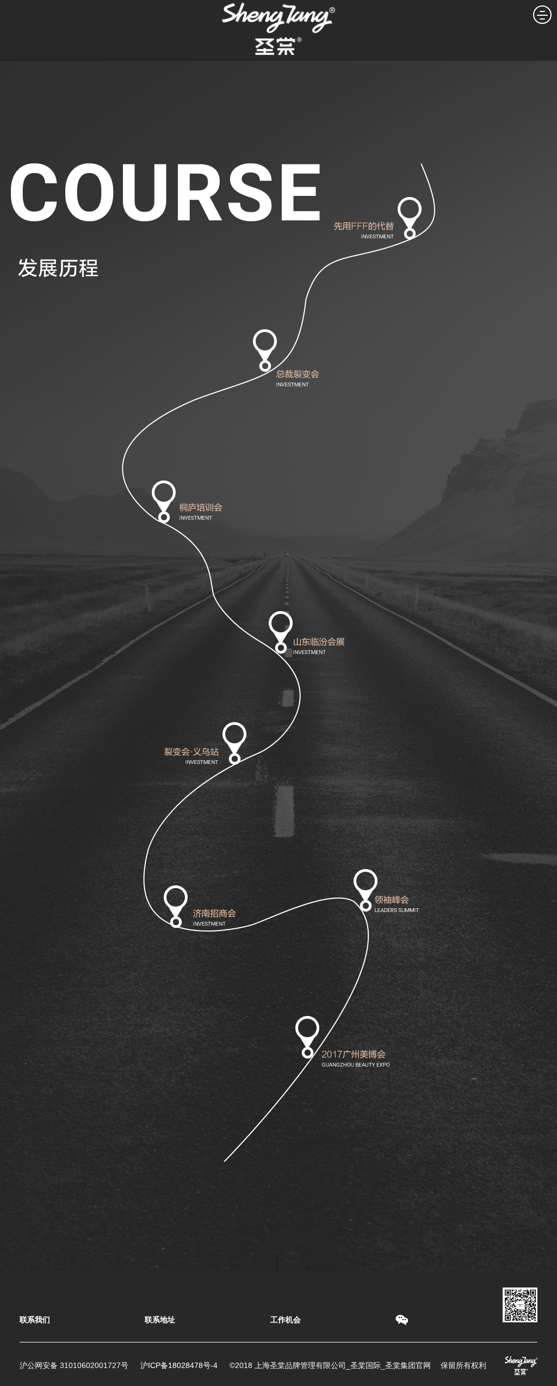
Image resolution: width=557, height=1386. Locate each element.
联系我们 (35, 1319)
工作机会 (285, 1319)
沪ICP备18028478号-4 (179, 1365)
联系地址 (160, 1319)
